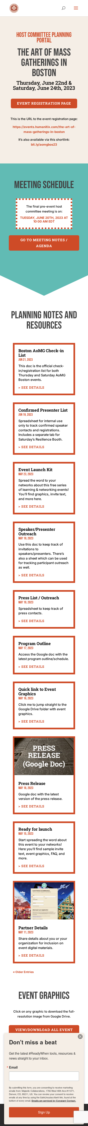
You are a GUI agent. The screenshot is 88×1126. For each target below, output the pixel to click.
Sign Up (44, 1112)
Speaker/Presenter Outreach (36, 531)
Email (13, 1067)
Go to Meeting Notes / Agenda (44, 243)
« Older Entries (23, 972)
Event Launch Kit (35, 469)
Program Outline (34, 643)
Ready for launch (35, 829)
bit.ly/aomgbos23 (44, 144)
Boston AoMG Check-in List (41, 353)
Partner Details (33, 927)
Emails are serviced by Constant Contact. (54, 1100)
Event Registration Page (44, 103)
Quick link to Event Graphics (37, 691)
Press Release (31, 783)
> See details (31, 387)
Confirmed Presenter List (43, 410)
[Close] (80, 1036)
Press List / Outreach (38, 597)
